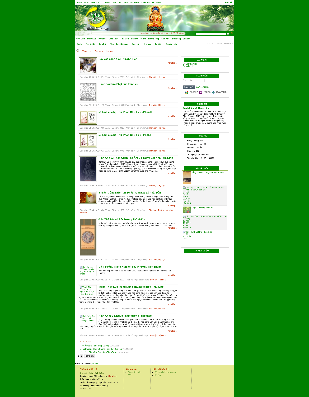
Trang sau (89, 356)
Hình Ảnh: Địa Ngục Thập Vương (94, 346)
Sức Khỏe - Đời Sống (171, 39)
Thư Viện (125, 39)
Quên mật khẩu (202, 87)
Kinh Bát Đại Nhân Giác (201, 232)
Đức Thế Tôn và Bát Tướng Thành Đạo (122, 219)
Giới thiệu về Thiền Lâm (196, 108)
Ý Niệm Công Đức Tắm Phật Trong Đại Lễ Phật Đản (129, 192)
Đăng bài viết (189, 66)
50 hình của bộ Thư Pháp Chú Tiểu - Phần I (124, 135)
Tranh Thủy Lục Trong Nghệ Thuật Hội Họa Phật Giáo (131, 286)
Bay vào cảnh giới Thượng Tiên (117, 59)
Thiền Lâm (91, 39)
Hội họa (147, 44)
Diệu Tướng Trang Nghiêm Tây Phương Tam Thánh (130, 266)
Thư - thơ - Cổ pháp (119, 44)
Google (194, 92)
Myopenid (221, 92)
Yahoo (207, 92)
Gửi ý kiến (112, 376)
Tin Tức (134, 39)
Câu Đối (102, 44)
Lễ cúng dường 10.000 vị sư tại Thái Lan (209, 216)
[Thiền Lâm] (97, 17)
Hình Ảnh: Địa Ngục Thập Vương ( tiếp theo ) (125, 315)
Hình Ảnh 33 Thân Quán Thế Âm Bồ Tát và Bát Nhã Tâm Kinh (135, 157)
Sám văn (136, 44)
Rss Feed (232, 33)
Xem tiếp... (172, 63)
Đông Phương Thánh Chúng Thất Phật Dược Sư (101, 349)
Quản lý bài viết (190, 64)
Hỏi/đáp (157, 375)
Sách (79, 44)
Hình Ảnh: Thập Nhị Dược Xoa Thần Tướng (99, 352)
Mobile (95, 364)
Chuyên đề (113, 39)
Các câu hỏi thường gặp (165, 372)
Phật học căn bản (165, 210)
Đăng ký (228, 2)
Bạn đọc (186, 39)
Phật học (102, 39)
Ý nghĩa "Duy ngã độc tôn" (202, 208)
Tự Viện (158, 44)
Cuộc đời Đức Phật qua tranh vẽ (118, 84)
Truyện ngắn (171, 44)
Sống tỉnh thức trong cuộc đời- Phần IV (208, 172)
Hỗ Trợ (143, 39)
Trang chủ (86, 51)
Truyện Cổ (90, 44)
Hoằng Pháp (153, 39)
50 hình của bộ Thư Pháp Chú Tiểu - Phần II (125, 112)
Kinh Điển (80, 39)
